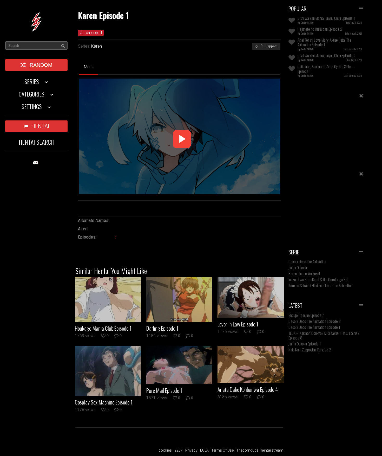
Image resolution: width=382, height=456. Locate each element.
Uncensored (91, 32)
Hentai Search (36, 141)
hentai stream (272, 450)
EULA (204, 450)
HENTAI (40, 126)
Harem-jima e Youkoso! (304, 273)
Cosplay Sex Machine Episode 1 (104, 402)
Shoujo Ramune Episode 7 (306, 315)
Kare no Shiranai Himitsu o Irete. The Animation (320, 285)
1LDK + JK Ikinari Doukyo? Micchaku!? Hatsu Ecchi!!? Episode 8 (323, 335)
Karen (96, 46)
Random (41, 65)
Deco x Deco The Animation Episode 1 (314, 327)
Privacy (191, 450)
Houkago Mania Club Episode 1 (103, 328)
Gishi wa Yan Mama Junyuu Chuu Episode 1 (326, 18)
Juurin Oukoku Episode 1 (304, 343)
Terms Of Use (222, 450)
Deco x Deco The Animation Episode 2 (314, 321)
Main (88, 66)
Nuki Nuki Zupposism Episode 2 (309, 349)
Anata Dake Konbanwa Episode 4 (248, 389)
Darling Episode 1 (162, 328)
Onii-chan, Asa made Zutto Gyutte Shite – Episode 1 (326, 68)
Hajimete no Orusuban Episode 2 (320, 29)
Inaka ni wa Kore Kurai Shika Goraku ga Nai (318, 279)
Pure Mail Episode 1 (164, 390)
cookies (165, 450)
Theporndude (247, 450)
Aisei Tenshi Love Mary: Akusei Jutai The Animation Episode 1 (324, 42)
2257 (178, 450)
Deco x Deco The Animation (307, 261)
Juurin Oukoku (297, 267)
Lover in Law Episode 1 (238, 324)
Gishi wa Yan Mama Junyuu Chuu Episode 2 (326, 55)
